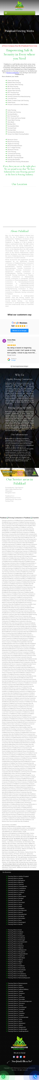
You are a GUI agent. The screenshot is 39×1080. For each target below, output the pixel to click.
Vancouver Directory (15, 835)
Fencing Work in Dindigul (15, 898)
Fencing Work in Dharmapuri (17, 896)
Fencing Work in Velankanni (16, 1023)
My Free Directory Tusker (29, 841)
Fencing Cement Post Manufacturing (18, 96)
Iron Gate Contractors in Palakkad (24, 713)
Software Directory (17, 831)
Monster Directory (29, 845)
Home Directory (32, 855)
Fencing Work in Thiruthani (16, 997)
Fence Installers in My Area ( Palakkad (18, 592)
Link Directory (10, 845)
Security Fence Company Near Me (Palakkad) (20, 676)
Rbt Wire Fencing (12, 86)
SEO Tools (18, 857)
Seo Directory (24, 836)
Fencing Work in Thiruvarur (16, 1003)
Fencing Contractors (12, 73)
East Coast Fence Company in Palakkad (24, 648)
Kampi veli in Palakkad (8, 558)
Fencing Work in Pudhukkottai (17, 976)
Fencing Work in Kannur (15, 912)
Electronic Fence (12, 139)
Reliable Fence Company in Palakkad (18, 585)
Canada (24, 831)
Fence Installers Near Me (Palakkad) (23, 696)
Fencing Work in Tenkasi (15, 991)
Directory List (31, 859)
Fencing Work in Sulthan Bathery (18, 989)
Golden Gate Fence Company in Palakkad (21, 735)
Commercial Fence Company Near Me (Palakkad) (15, 628)
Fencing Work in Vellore (15, 1025)
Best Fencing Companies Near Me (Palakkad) (20, 600)
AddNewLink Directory (22, 867)
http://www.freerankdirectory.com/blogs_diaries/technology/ (16, 826)
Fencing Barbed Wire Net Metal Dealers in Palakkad (21, 797)
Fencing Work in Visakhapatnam (18, 1031)
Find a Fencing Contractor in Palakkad (17, 788)
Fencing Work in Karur (15, 920)
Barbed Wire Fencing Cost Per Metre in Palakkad (15, 547)
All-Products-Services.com (20, 853)
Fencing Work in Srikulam (16, 987)
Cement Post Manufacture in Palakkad (18, 566)
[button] (1, 349)
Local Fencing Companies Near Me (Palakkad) (21, 530)
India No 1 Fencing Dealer (15, 157)
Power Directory (10, 847)
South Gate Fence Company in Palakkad (19, 701)
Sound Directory (6, 824)
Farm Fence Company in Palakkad (23, 782)
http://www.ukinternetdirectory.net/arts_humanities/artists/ (21, 828)
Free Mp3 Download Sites (21, 859)
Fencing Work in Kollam (15, 934)
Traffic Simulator (20, 862)
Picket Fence (11, 102)
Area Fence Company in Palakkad (16, 732)
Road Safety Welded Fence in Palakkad (24, 818)
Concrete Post (11, 98)
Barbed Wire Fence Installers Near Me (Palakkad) (22, 643)
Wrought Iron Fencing (14, 155)
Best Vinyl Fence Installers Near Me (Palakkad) (21, 710)
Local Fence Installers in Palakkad (22, 578)
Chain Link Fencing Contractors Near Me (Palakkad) (21, 541)
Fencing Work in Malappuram (17, 950)
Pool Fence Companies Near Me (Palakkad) (22, 631)
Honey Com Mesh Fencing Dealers (18, 134)
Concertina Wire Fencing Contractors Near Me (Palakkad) (18, 542)
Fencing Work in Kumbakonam (17, 942)
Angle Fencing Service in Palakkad (11, 544)
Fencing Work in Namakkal (16, 958)
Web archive (30, 836)
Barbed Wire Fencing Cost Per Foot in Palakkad (22, 546)
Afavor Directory (11, 859)
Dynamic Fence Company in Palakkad (25, 756)
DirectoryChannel (29, 852)
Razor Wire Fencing (13, 88)
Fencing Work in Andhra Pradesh (18, 876)
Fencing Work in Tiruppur (16, 1015)
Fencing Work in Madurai (16, 946)
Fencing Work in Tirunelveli (16, 1009)
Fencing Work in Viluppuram (17, 1027)
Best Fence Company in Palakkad (16, 577)
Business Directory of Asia (30, 862)
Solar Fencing (11, 110)
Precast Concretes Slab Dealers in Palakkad (19, 806)
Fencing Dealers (12, 114)
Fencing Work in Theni (15, 995)
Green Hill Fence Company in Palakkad (19, 682)
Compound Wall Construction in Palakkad (13, 795)
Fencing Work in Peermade (16, 968)
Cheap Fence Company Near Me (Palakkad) (20, 659)
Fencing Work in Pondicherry (17, 974)
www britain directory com (27, 835)
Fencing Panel (11, 128)
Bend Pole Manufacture (14, 145)
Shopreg (25, 857)
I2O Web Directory (11, 862)
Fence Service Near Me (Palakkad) (11, 624)
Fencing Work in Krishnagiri (16, 940)
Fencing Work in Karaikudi (16, 916)
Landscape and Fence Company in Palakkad (14, 778)
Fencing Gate (11, 130)
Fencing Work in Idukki (15, 906)
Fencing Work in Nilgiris (15, 962)
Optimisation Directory (22, 843)
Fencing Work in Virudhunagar (17, 1029)
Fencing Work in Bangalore (16, 880)
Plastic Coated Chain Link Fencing (18, 100)
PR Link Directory (32, 867)
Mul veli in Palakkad (20, 558)
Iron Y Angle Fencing (13, 147)
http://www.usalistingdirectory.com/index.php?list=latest (15, 833)
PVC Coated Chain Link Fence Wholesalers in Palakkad (17, 799)
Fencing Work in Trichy (15, 1019)
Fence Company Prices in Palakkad (23, 753)
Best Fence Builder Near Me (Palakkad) (18, 761)
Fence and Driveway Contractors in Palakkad (14, 758)
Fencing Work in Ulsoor (15, 1021)
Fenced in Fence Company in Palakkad (25, 777)
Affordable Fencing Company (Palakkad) (19, 607)
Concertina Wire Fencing (15, 84)
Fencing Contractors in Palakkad (11, 520)
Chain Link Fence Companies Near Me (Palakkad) (15, 537)
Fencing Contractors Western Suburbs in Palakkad (16, 653)
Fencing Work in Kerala (15, 924)
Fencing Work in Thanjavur (16, 993)
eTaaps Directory (14, 860)
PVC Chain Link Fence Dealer (16, 118)
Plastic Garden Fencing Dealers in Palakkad (19, 811)
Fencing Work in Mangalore (16, 952)
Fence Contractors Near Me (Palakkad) (12, 525)
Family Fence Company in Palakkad (12, 597)
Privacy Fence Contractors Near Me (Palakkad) (15, 640)
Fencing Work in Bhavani (15, 882)
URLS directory (21, 852)
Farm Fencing (11, 151)
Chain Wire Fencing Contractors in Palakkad (20, 765)
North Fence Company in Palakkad (17, 664)
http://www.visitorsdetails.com (9, 852)
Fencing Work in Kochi (15, 930)
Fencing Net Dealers (13, 159)
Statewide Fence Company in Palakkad (13, 650)
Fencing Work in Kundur (15, 944)
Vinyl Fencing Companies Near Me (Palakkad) (22, 618)
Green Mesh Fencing (13, 120)
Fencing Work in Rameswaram (17, 983)
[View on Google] (4, 341)
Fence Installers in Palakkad (18, 527)
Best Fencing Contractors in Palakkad (20, 739)
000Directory (18, 847)
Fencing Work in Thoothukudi (17, 1007)
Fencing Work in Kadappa (16, 908)
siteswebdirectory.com (7, 831)
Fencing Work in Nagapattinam (18, 954)
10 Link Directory (18, 841)
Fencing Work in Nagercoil (16, 956)
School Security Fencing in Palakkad (12, 814)
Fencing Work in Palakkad (16, 966)
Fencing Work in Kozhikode (16, 938)
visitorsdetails (13, 824)
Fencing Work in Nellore (15, 960)
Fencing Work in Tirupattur (16, 1013)
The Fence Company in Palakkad (26, 532)
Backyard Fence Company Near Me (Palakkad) (15, 715)
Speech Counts (22, 860)
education (4, 828)
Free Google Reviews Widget (20, 366)
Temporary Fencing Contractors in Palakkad (20, 768)
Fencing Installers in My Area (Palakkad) (19, 705)
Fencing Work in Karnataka (16, 918)
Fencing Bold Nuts (13, 126)
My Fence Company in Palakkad (17, 775)
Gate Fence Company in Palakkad (22, 785)
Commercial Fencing (13, 153)
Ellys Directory (6, 857)
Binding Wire (11, 124)
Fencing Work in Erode (15, 900)
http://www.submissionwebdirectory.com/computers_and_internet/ (18, 830)
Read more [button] (11, 355)
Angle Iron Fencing (13, 143)
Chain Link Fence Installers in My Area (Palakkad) (21, 623)
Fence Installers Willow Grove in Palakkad (19, 749)
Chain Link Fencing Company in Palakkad (23, 551)
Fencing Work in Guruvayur (16, 902)
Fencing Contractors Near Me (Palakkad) (24, 524)
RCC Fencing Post (13, 92)
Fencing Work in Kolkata (15, 932)
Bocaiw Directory (6, 860)
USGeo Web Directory (7, 836)
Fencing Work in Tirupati (15, 1011)
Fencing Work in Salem (15, 985)
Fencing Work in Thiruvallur (16, 999)
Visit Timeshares (16, 836)
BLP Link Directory (25, 847)
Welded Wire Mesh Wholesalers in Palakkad (14, 800)
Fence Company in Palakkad (16, 522)
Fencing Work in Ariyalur (15, 878)
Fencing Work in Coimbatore (17, 888)
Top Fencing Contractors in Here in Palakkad (14, 571)
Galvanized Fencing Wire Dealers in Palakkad (14, 807)
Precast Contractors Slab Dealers (17, 104)
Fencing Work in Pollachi (15, 972)
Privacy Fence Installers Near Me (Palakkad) (20, 612)
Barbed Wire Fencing (14, 82)
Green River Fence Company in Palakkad (19, 746)
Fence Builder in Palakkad (9, 532)
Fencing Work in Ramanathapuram (19, 978)
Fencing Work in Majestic (15, 948)
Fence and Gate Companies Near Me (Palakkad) (20, 595)
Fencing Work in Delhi (14, 894)
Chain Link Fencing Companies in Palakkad (14, 645)
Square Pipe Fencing (13, 90)
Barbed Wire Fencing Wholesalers (18, 161)
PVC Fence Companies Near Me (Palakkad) (21, 671)
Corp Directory (10, 841)
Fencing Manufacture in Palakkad (16, 565)
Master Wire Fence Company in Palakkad (19, 720)
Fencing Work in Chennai (16, 884)
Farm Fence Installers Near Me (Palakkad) (24, 626)
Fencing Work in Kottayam (16, 936)
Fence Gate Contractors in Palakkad (17, 724)
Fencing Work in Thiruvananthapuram (20, 1001)
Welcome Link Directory (27, 848)
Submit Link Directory (19, 845)
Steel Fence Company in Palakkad (17, 688)
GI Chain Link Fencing (14, 112)
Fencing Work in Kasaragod (16, 922)
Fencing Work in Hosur (15, 904)
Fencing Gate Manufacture (15, 132)
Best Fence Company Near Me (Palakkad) (13, 534)
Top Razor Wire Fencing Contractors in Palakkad (22, 570)
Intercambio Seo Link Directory (9, 843)
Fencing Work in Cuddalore (16, 890)
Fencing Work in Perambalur (17, 970)
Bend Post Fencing (13, 141)
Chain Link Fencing (13, 80)
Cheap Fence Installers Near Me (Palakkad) (20, 667)
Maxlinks (13, 857)
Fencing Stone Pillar (13, 94)
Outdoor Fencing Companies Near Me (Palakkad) (21, 794)
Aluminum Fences (12, 149)
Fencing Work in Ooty (14, 964)
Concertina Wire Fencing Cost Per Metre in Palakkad (21, 556)
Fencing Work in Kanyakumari (17, 914)
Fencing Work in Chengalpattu (17, 886)
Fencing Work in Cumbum (16, 892)
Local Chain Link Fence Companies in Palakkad (15, 712)
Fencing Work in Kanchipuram (17, 910)
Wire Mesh (10, 122)
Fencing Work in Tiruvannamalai (18, 1017)
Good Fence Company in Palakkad (25, 652)
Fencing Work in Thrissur (15, 1005)
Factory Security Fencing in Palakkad (17, 816)
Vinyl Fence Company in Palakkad (18, 582)
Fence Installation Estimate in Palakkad (19, 561)
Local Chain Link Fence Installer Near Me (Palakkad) (16, 819)
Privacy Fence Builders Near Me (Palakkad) (19, 636)
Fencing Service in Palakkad (25, 638)
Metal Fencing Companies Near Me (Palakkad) (15, 619)
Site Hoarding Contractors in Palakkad (18, 729)
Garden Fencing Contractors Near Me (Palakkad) (23, 535)
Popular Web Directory (12, 855)
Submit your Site (22, 855)
